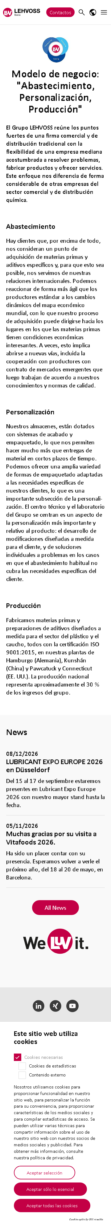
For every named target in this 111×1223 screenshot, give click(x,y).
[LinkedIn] (38, 1006)
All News (55, 907)
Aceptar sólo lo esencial (50, 1189)
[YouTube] (72, 1006)
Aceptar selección (44, 1172)
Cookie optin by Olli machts (86, 1219)
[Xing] (55, 1006)
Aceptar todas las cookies (52, 1205)
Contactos (60, 12)
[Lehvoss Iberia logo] (21, 12)
